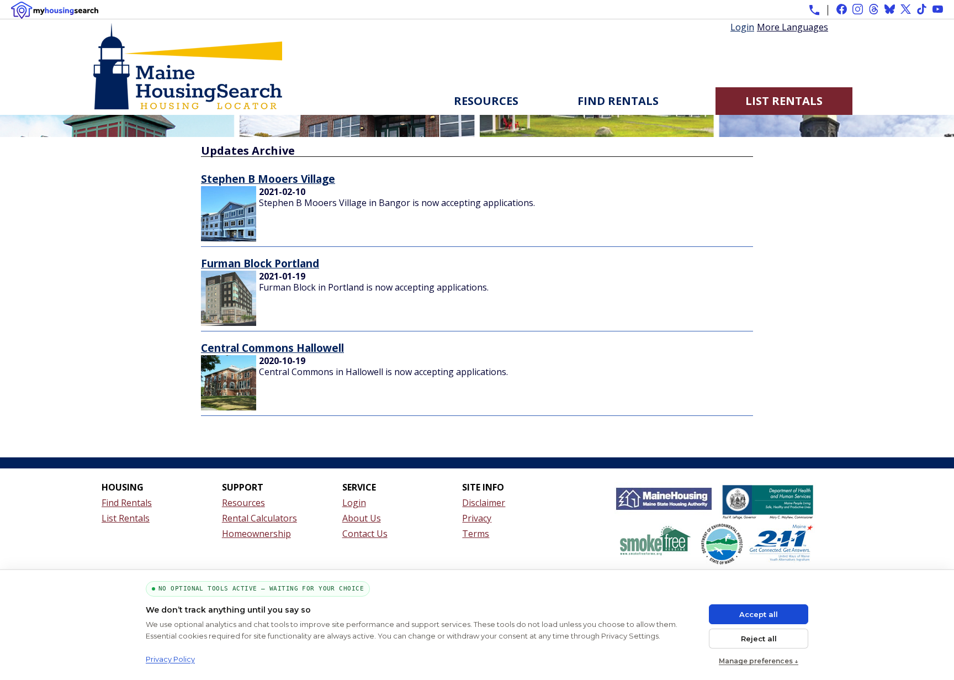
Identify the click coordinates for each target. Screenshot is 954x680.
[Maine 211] (781, 547)
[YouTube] (937, 9)
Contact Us (365, 534)
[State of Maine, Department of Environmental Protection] (722, 547)
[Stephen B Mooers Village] (228, 238)
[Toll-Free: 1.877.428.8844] (814, 10)
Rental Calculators (259, 518)
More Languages (792, 26)
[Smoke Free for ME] (654, 547)
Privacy (476, 518)
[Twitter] (905, 9)
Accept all (758, 614)
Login (742, 27)
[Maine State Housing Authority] (664, 503)
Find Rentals (618, 100)
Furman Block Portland (260, 263)
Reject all (759, 638)
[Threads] (873, 9)
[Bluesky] (889, 9)
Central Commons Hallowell (272, 347)
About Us (361, 518)
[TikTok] (921, 9)
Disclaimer (483, 503)
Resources (486, 100)
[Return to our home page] (187, 109)
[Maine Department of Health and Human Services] (768, 503)
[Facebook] (841, 9)
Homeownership (256, 534)
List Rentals (784, 100)
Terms (475, 534)
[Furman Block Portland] (228, 323)
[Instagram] (857, 9)
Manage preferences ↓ (758, 661)
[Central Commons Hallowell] (228, 407)
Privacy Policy (170, 659)
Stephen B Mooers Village (268, 178)
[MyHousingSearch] (54, 10)
